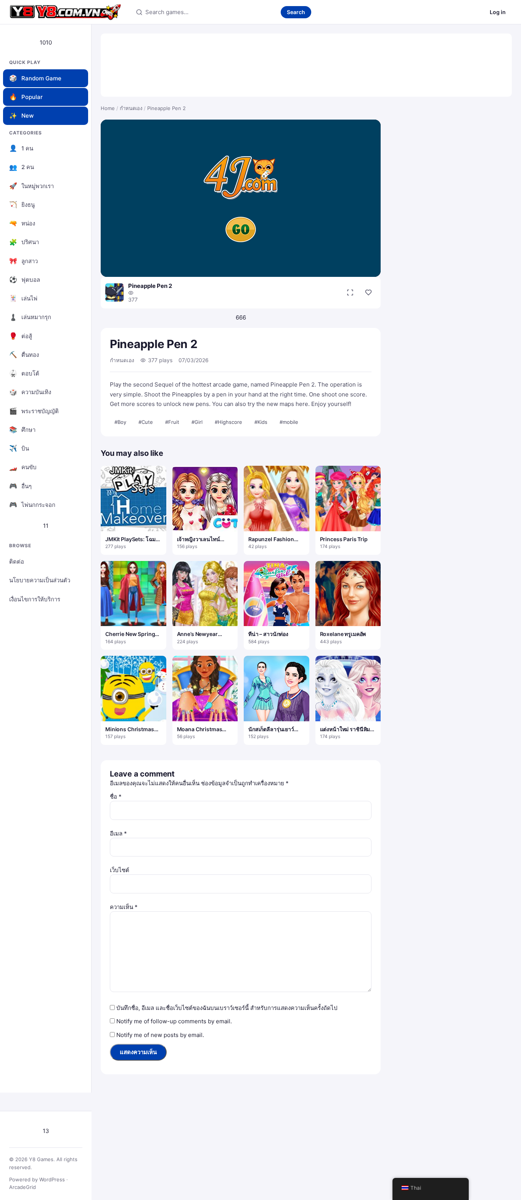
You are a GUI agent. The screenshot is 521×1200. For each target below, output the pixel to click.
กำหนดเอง (131, 108)
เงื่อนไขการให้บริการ (34, 599)
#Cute (145, 422)
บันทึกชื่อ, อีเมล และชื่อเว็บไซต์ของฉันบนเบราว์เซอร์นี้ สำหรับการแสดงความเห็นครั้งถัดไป (227, 1007)
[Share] (368, 292)
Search (296, 12)
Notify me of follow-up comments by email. (174, 1021)
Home (108, 108)
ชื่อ (116, 796)
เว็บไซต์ (119, 870)
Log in (498, 12)
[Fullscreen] (350, 292)
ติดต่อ (16, 561)
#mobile (289, 422)
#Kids (260, 422)
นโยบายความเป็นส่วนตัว (39, 580)
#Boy (120, 422)
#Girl (197, 422)
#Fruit (172, 422)
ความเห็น (124, 907)
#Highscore (228, 422)
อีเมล (118, 833)
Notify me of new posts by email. (160, 1035)
